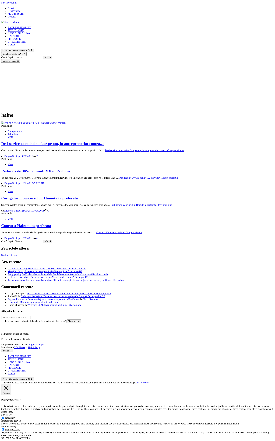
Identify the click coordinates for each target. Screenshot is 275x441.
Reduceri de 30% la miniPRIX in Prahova (35, 171)
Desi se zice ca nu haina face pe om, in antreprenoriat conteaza (52, 144)
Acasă (11, 8)
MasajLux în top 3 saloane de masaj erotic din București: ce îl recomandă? (45, 271)
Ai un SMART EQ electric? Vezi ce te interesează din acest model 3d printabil (47, 268)
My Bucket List (15, 13)
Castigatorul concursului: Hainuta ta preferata (39, 198)
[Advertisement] (137, 86)
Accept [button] (126, 382)
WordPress (19, 347)
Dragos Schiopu (12, 156)
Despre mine (14, 11)
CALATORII (14, 36)
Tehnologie (13, 134)
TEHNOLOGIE (16, 30)
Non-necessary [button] (8, 426)
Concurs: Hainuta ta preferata (26, 226)
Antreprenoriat (15, 131)
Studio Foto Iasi (9, 255)
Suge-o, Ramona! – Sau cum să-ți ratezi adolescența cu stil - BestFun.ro (43, 299)
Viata (10, 136)
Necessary (10, 418)
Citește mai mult (144, 150)
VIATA (11, 44)
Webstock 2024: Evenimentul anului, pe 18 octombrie (54, 305)
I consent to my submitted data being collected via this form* (35, 321)
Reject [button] (133, 382)
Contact (11, 16)
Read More (142, 382)
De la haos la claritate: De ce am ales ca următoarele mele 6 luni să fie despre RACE (50, 277)
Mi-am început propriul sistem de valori (39, 302)
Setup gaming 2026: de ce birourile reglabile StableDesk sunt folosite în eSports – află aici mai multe (58, 274)
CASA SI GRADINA (19, 33)
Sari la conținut (8, 2)
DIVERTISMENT (17, 41)
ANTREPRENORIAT (19, 27)
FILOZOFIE (14, 39)
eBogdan (12, 302)
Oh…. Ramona (90, 299)
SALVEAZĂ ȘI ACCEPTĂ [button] (15, 438)
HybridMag (34, 347)
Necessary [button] (6, 414)
